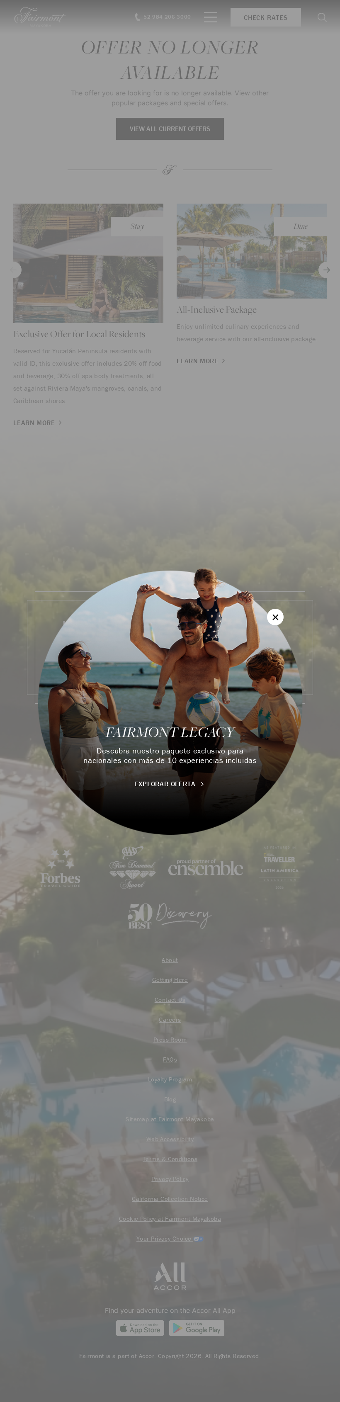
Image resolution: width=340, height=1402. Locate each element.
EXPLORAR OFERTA (165, 784)
